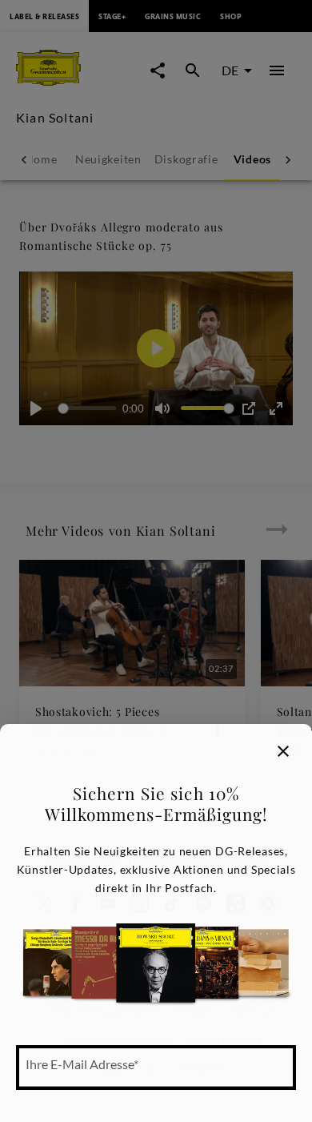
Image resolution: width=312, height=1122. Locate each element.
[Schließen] (283, 751)
